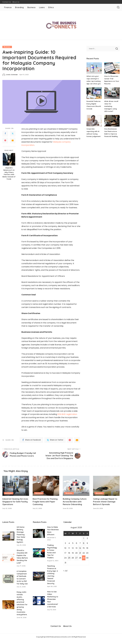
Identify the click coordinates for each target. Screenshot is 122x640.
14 (80, 548)
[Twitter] (12, 133)
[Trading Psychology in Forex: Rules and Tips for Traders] (39, 552)
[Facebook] (5, 133)
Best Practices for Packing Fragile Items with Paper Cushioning (45, 502)
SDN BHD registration (67, 414)
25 (69, 557)
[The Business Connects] (61, 25)
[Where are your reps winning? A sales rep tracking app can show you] (94, 68)
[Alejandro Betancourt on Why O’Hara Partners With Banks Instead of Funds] (9, 159)
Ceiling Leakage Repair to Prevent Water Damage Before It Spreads (105, 502)
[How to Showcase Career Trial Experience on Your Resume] (112, 68)
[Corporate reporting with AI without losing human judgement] (94, 120)
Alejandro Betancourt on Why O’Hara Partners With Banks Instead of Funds (9, 173)
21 (80, 553)
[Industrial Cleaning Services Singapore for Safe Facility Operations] (15, 486)
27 (76, 557)
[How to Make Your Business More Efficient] (39, 533)
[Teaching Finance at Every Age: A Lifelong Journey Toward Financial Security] (39, 576)
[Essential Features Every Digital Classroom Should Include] (94, 93)
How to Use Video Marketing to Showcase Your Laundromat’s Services (52, 599)
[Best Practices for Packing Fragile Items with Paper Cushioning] (46, 486)
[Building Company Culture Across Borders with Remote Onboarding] (76, 486)
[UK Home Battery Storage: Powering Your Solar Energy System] (8, 536)
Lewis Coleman (12, 74)
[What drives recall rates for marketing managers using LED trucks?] (112, 93)
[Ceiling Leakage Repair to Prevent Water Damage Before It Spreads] (106, 486)
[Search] (118, 7)
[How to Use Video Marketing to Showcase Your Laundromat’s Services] (39, 600)
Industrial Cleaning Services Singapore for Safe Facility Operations (15, 502)
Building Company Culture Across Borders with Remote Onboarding (74, 502)
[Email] (12, 140)
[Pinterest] (5, 140)
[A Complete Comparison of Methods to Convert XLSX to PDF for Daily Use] (8, 578)
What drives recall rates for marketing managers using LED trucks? (111, 106)
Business (7, 47)
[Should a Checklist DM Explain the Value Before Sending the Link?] (8, 558)
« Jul (65, 570)
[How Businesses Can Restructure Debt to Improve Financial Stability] (112, 120)
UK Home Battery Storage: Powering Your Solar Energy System (21, 534)
